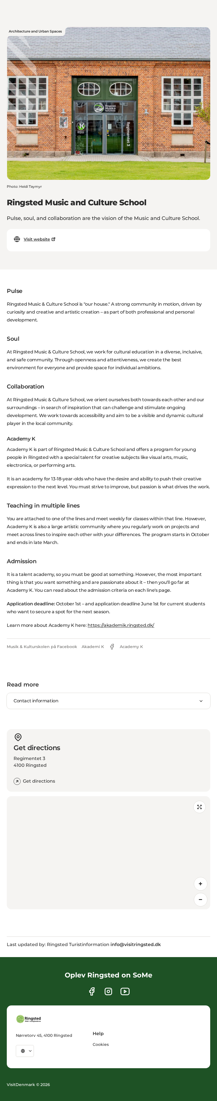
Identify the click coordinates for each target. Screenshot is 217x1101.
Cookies (101, 1044)
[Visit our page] (92, 991)
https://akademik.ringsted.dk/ (121, 625)
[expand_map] (199, 807)
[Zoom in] (200, 884)
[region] (108, 852)
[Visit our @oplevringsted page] (125, 991)
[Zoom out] (200, 899)
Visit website (37, 239)
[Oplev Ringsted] (29, 1019)
